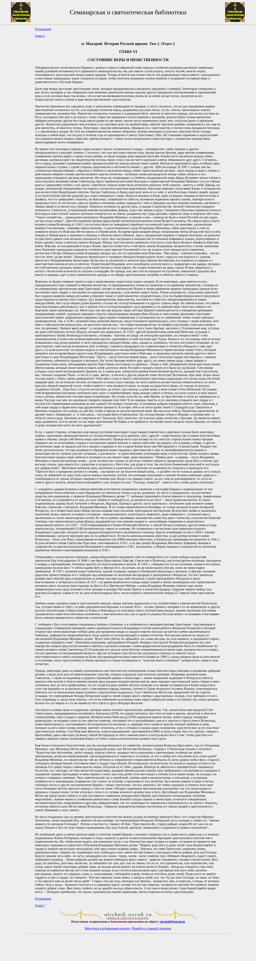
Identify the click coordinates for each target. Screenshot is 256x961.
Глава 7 (40, 905)
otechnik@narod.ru (172, 921)
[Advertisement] (18, 467)
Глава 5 (40, 36)
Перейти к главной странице (151, 928)
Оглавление (43, 29)
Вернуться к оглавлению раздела (107, 928)
